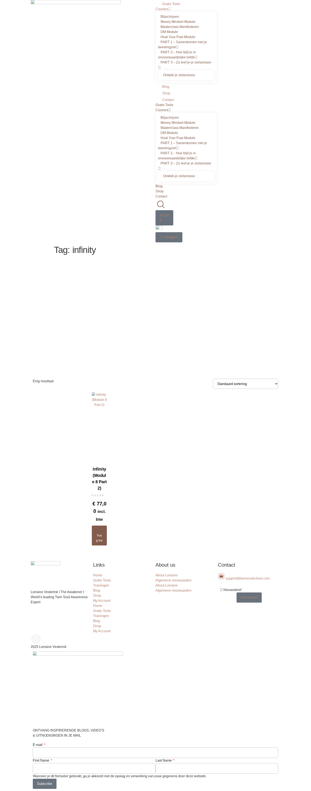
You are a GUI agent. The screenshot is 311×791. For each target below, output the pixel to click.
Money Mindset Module (178, 21)
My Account (101, 600)
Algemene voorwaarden (173, 580)
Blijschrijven (170, 16)
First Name (41, 760)
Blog (165, 86)
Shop (166, 93)
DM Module (169, 32)
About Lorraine (167, 575)
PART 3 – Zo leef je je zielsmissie (186, 62)
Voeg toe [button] (99, 538)
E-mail (38, 745)
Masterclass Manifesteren (180, 27)
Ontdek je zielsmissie (179, 75)
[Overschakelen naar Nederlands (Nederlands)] (159, 228)
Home (97, 575)
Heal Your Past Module (178, 37)
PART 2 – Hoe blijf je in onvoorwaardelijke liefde (177, 54)
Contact (168, 100)
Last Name (164, 760)
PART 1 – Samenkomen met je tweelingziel (182, 44)
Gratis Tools (171, 4)
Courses (162, 9)
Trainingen (101, 585)
